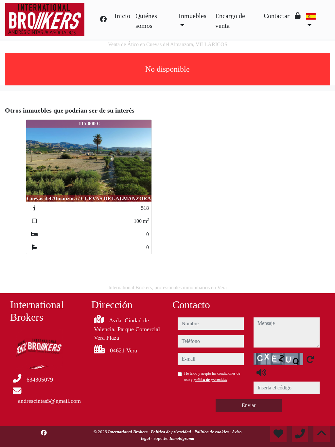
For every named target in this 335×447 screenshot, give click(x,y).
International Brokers (128, 431)
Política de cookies (212, 431)
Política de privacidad (171, 431)
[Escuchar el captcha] (261, 372)
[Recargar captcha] (310, 359)
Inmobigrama (181, 438)
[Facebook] (103, 19)
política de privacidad (210, 379)
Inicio (122, 15)
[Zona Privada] (297, 15)
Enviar (249, 405)
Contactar (277, 15)
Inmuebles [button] (192, 15)
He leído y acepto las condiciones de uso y (212, 376)
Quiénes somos (146, 20)
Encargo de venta (230, 20)
